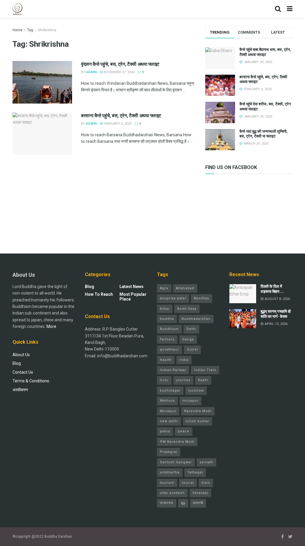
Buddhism (169, 329)
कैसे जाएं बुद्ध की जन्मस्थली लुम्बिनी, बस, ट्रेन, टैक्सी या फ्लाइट (263, 134)
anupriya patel (173, 298)
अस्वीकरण (20, 389)
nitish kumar (197, 421)
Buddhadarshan (196, 319)
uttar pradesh (172, 493)
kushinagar (170, 390)
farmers (167, 339)
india (184, 360)
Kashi (203, 380)
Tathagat (195, 472)
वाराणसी (198, 503)
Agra (164, 288)
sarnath (206, 462)
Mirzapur (168, 411)
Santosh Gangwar (176, 462)
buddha (167, 319)
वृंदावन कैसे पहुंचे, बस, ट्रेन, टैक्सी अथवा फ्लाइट (120, 64)
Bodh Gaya (187, 309)
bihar (164, 309)
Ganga (188, 339)
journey (183, 380)
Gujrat (192, 349)
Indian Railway (173, 370)
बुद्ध (183, 503)
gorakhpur (169, 349)
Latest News (131, 286)
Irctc (164, 380)
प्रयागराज (166, 503)
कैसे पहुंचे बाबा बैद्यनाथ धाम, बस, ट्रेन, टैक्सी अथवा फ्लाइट (265, 52)
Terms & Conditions (31, 380)
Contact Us (23, 372)
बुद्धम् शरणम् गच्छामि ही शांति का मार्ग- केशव (276, 314)
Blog (17, 363)
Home (17, 30)
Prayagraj (168, 452)
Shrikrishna (47, 30)
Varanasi (200, 493)
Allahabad (185, 288)
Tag (30, 30)
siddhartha (170, 472)
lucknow (196, 390)
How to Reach (99, 294)
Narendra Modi (197, 411)
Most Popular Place (133, 296)
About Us (21, 354)
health (166, 360)
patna (165, 431)
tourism (167, 483)
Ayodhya (201, 298)
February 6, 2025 (117, 124)
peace (183, 431)
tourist (188, 483)
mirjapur (190, 401)
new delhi (169, 421)
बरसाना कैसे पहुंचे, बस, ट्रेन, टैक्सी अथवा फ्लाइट (121, 115)
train (206, 483)
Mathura (167, 401)
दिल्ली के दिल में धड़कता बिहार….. (272, 289)
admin (91, 72)
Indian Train (205, 370)
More (51, 326)
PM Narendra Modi (177, 442)
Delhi (191, 329)
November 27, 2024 (119, 72)
